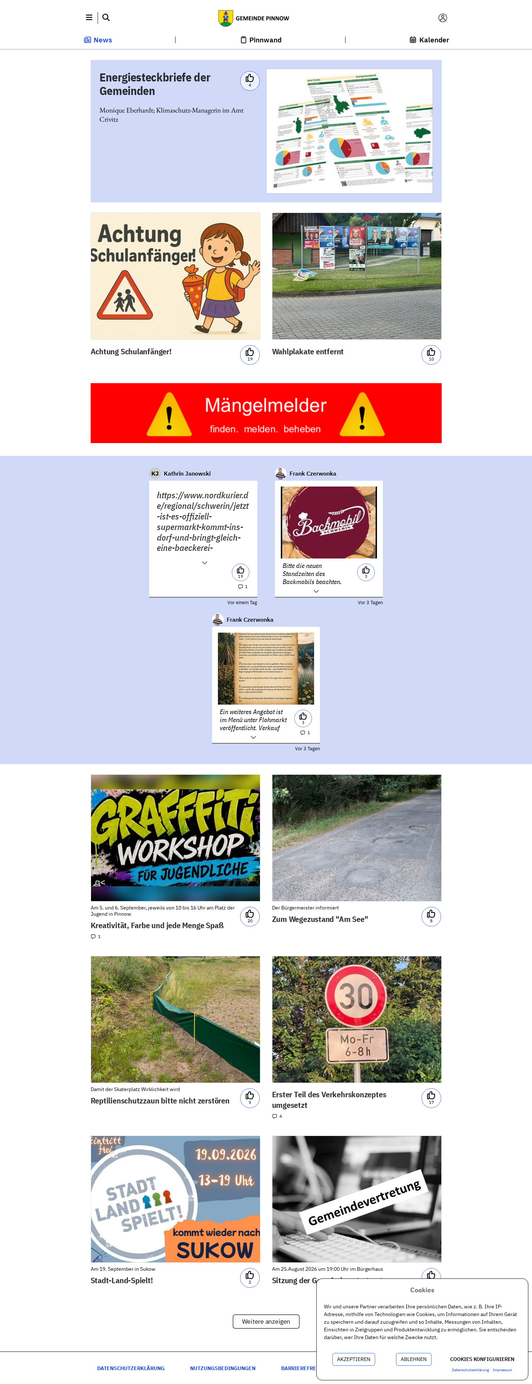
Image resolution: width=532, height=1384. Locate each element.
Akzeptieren (353, 1359)
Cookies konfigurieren (482, 1359)
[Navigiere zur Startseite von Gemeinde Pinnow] (265, 18)
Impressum (502, 1370)
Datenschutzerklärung (131, 1368)
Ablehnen (414, 1359)
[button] (89, 18)
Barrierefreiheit (306, 1368)
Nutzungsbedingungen (223, 1368)
